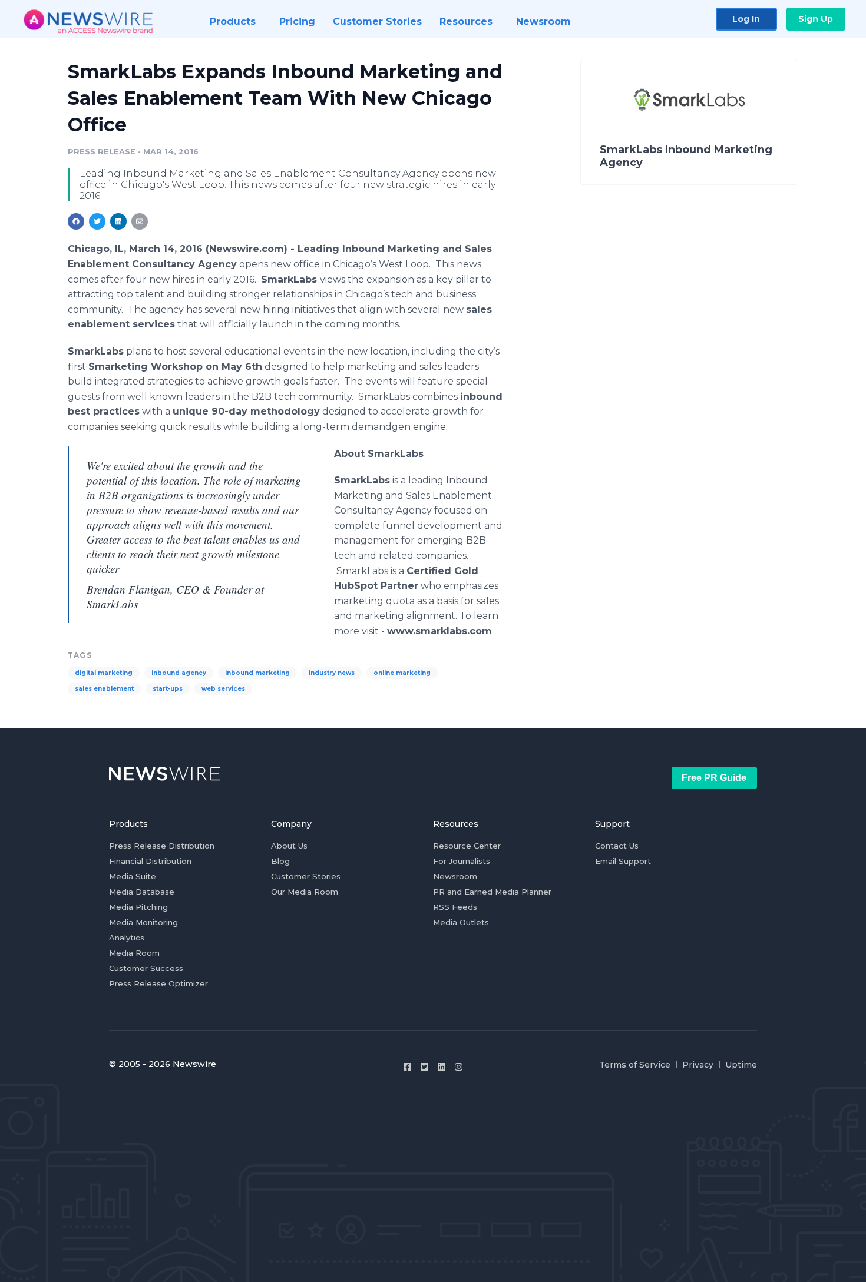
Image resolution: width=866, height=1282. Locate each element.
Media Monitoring (143, 922)
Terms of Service (634, 1064)
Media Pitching (138, 907)
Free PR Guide (714, 778)
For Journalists (461, 861)
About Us (289, 845)
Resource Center (467, 845)
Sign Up (815, 19)
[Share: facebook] (76, 221)
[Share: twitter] (97, 221)
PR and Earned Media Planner (492, 891)
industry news (332, 673)
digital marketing (104, 673)
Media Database (141, 891)
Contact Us (617, 845)
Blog (280, 861)
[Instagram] (458, 1066)
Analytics (126, 937)
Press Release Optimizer (158, 983)
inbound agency (178, 673)
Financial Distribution (150, 861)
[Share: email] (139, 221)
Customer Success (146, 968)
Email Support (623, 861)
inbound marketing (257, 673)
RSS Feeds (455, 907)
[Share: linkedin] (118, 221)
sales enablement (104, 689)
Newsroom (455, 876)
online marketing (402, 673)
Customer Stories (306, 876)
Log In (746, 19)
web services (223, 689)
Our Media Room (304, 891)
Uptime (741, 1064)
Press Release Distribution (161, 845)
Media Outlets (461, 922)
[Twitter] (424, 1066)
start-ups (168, 689)
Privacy (697, 1064)
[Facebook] (407, 1066)
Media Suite (132, 876)
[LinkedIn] (441, 1066)
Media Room (134, 953)
